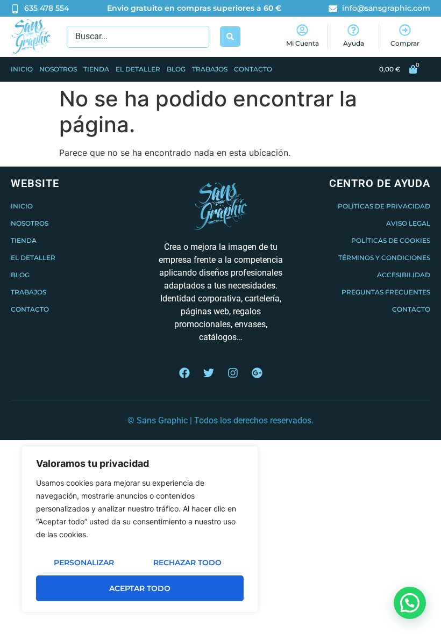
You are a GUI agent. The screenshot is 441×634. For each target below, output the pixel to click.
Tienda (96, 69)
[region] (140, 529)
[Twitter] (208, 373)
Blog (176, 69)
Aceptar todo (139, 588)
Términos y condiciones (384, 258)
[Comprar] (405, 30)
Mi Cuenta (302, 43)
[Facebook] (184, 373)
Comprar (404, 43)
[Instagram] (233, 373)
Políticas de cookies (390, 240)
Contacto (253, 69)
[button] (410, 603)
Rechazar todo (187, 562)
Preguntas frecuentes (386, 292)
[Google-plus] (257, 373)
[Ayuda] (353, 30)
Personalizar (84, 562)
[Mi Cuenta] (302, 30)
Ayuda (353, 43)
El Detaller (138, 69)
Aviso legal (408, 223)
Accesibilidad (403, 275)
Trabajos (209, 69)
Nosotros (58, 69)
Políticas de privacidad (384, 206)
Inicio (22, 69)
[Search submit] (230, 36)
